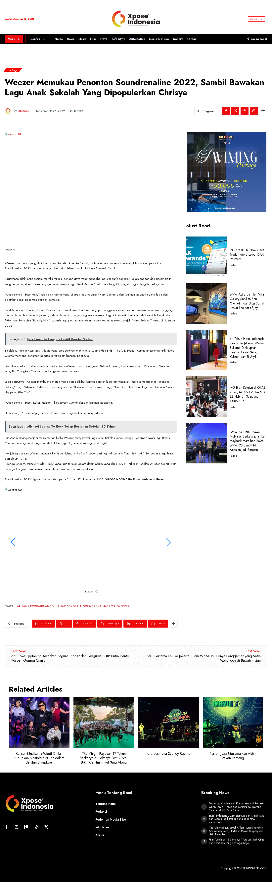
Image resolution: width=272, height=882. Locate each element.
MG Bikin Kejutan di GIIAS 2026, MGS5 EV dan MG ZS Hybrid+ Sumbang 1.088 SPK (247, 394)
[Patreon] (26, 827)
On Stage (13, 70)
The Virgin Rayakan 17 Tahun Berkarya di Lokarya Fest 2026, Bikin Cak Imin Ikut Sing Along (104, 758)
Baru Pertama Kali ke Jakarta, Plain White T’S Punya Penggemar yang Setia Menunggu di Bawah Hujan (203, 658)
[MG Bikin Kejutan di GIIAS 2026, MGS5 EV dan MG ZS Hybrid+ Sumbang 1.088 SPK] (206, 396)
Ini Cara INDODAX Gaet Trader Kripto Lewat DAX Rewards (247, 254)
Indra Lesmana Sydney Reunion (168, 753)
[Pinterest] (245, 111)
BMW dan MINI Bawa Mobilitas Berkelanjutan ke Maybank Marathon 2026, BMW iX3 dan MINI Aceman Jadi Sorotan (247, 441)
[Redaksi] (9, 110)
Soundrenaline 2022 (99, 606)
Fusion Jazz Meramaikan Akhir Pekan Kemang (233, 756)
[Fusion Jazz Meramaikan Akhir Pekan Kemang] (233, 722)
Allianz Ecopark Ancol (36, 606)
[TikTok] (36, 827)
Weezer (123, 606)
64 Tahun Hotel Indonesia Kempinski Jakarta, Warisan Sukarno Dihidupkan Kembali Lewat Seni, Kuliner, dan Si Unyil (247, 347)
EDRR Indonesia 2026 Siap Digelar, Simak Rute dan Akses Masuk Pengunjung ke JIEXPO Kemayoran (236, 819)
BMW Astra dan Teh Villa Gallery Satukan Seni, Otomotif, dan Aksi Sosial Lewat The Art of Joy (247, 301)
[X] (235, 111)
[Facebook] (226, 111)
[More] (263, 111)
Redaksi (24, 110)
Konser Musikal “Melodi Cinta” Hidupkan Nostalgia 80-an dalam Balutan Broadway (39, 758)
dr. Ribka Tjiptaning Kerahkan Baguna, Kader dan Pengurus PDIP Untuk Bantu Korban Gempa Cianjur (70, 658)
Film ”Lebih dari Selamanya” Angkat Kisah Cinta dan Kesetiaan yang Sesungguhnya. (236, 841)
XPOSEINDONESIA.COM (252, 868)
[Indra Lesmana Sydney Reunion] (168, 722)
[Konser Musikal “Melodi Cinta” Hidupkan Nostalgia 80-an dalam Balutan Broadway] (39, 722)
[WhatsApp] (254, 111)
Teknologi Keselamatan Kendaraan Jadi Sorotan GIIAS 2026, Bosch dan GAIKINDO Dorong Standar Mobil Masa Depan (236, 806)
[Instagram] (16, 827)
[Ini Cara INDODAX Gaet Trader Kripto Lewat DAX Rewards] (206, 257)
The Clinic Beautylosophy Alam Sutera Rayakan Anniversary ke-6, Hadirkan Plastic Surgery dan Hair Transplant (236, 831)
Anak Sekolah (69, 606)
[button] (13, 542)
